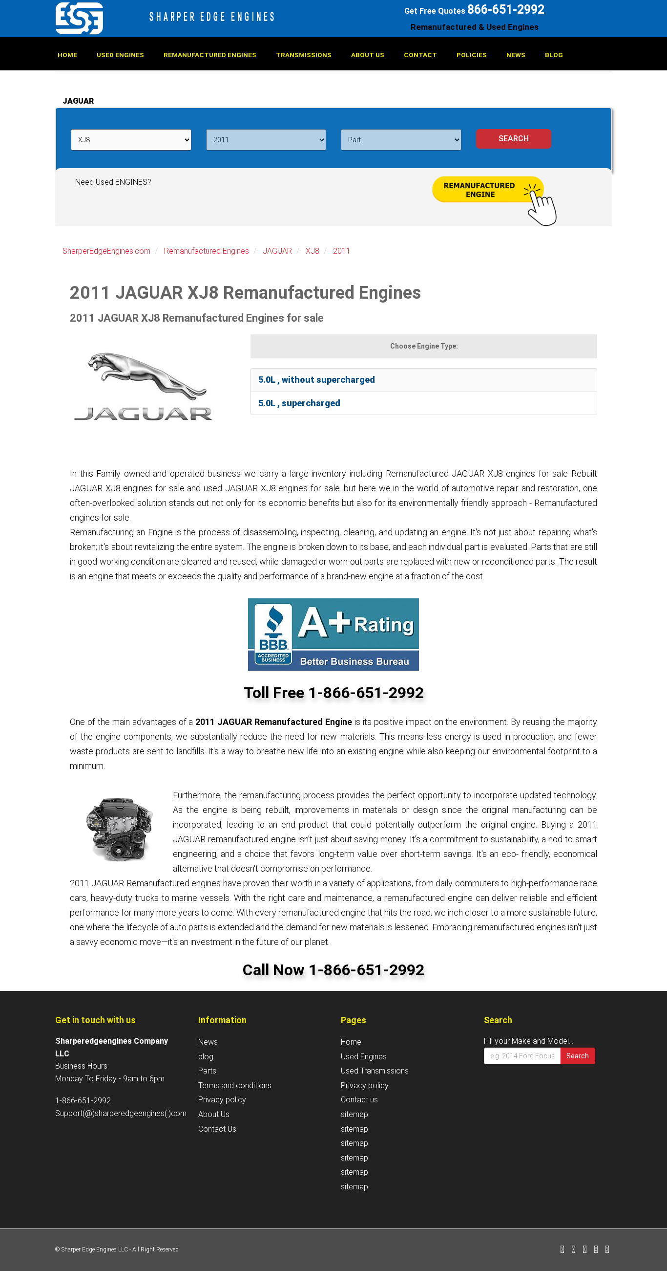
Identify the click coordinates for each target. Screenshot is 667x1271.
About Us (367, 55)
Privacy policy (222, 1099)
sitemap (354, 1114)
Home (67, 55)
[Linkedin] (585, 1250)
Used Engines (120, 55)
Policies (472, 55)
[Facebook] (562, 1250)
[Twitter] (573, 1250)
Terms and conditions (234, 1085)
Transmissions (304, 55)
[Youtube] (607, 1250)
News (515, 55)
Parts (207, 1070)
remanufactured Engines (210, 55)
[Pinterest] (596, 1250)
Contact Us (217, 1129)
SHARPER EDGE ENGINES (213, 16)
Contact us (359, 1099)
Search (577, 1056)
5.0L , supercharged (299, 403)
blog (554, 55)
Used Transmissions (375, 1070)
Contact (420, 55)
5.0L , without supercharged (316, 379)
